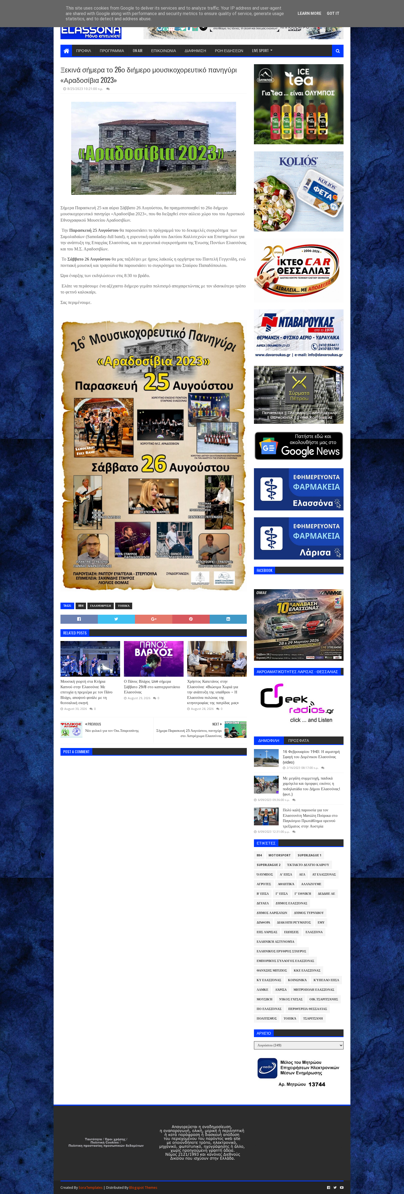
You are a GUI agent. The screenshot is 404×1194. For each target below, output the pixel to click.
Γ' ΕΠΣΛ (282, 894)
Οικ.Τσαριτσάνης (323, 999)
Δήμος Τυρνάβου (309, 913)
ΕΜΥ (321, 922)
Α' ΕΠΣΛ (286, 874)
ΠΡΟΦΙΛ (83, 50)
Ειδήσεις (291, 932)
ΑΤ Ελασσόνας (324, 874)
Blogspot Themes (143, 1187)
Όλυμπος (265, 874)
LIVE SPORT (260, 50)
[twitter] (335, 1188)
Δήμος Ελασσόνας (291, 903)
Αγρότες (264, 884)
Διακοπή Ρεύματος (294, 922)
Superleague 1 (309, 855)
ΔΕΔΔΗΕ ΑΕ (326, 894)
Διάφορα (263, 922)
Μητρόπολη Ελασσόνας (314, 990)
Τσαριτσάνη (313, 1018)
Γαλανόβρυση (100, 605)
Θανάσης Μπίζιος (272, 970)
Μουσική (264, 999)
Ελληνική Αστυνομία (275, 942)
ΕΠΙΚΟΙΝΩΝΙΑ (163, 50)
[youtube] (341, 1188)
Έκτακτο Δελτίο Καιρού (308, 865)
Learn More (309, 13)
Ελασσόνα (314, 932)
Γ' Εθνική (303, 894)
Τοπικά (123, 605)
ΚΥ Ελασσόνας (269, 980)
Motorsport (280, 855)
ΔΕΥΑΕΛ (263, 903)
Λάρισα (281, 990)
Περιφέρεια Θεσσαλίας (307, 1009)
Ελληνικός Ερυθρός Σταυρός (281, 951)
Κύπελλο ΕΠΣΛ (326, 980)
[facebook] (328, 1188)
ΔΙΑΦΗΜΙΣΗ (195, 50)
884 (80, 605)
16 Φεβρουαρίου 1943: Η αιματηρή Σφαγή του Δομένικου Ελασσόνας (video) (311, 756)
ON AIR (137, 50)
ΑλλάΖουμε (311, 884)
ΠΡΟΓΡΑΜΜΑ (112, 50)
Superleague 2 (268, 865)
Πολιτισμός (267, 1018)
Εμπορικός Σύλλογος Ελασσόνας (285, 961)
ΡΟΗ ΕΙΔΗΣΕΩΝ (229, 50)
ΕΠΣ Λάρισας (267, 932)
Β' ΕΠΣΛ (263, 894)
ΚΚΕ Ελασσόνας (307, 970)
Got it (333, 13)
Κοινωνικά (297, 980)
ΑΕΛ (302, 874)
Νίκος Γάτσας (291, 999)
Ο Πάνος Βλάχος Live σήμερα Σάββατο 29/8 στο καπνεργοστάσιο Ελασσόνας (152, 686)
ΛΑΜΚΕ (262, 990)
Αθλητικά (286, 884)
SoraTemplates (91, 1187)
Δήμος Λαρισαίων (272, 913)
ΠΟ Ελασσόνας (269, 1009)
